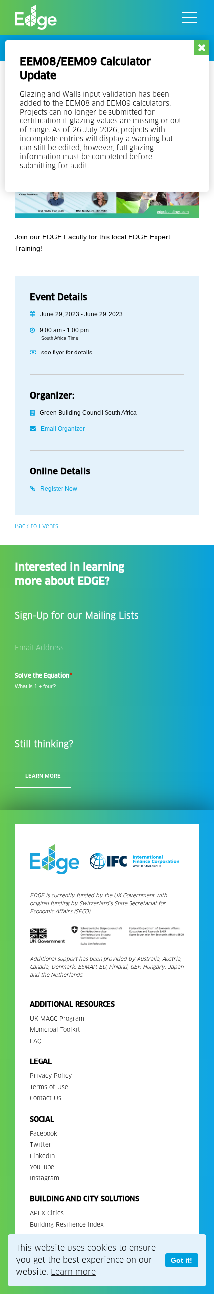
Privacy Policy (51, 1075)
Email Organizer (63, 428)
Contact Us (45, 1098)
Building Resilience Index (67, 1224)
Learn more (73, 1272)
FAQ (36, 1041)
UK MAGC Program (57, 1018)
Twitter (40, 1144)
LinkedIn (42, 1156)
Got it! (181, 1260)
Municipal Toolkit (55, 1029)
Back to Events (36, 526)
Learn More (43, 776)
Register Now (58, 488)
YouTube (42, 1167)
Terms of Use (49, 1087)
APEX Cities (47, 1213)
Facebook (43, 1133)
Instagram (44, 1178)
